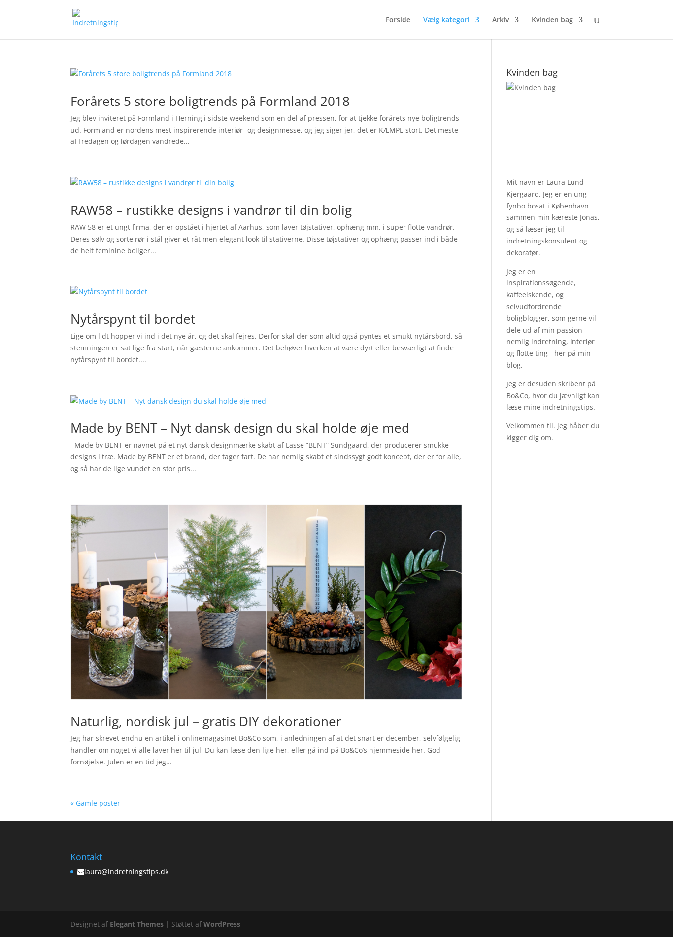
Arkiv (500, 20)
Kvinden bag (552, 20)
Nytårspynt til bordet (132, 319)
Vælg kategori (446, 20)
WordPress (221, 924)
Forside (398, 20)
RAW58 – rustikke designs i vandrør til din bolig (211, 210)
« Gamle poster (95, 803)
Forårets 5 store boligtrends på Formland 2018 (210, 101)
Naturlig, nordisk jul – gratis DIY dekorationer (205, 721)
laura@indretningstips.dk (126, 871)
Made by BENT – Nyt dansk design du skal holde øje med (239, 428)
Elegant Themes (137, 924)
